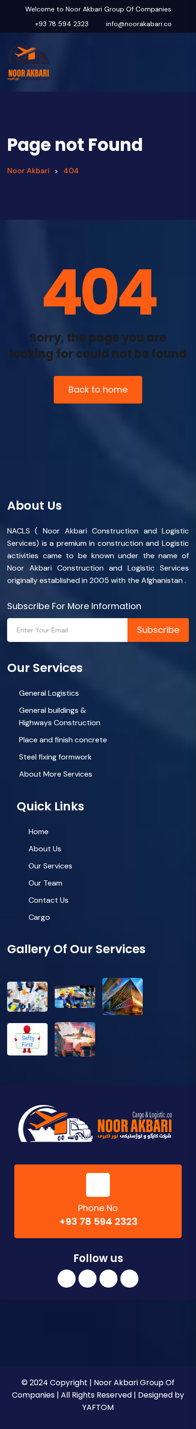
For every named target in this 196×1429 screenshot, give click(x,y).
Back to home (98, 389)
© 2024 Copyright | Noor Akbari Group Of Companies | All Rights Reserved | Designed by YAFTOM (98, 1395)
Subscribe (158, 630)
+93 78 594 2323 (61, 24)
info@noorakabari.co (139, 24)
